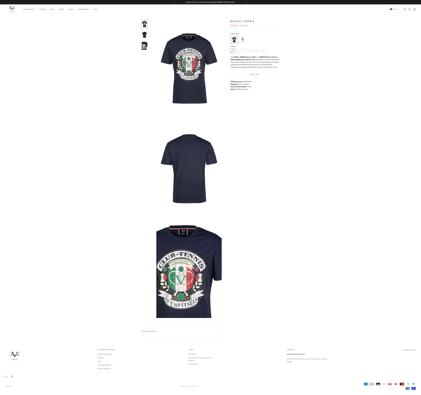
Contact (100, 358)
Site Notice (192, 354)
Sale (95, 9)
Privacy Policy (193, 364)
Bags (71, 9)
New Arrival (29, 9)
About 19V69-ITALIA (105, 354)
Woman (43, 9)
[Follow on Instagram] (12, 376)
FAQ (99, 361)
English (8, 386)
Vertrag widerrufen (409, 350)
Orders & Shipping (104, 365)
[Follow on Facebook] (6, 376)
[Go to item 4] (144, 24)
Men (52, 9)
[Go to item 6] (144, 45)
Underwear (83, 9)
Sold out (255, 74)
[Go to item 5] (144, 34)
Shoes (61, 9)
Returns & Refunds (104, 369)
